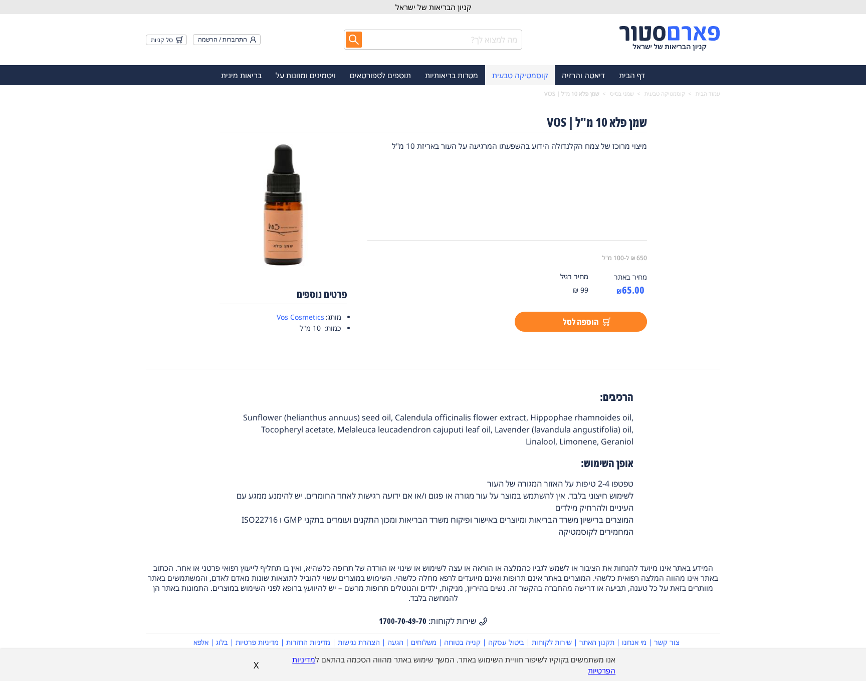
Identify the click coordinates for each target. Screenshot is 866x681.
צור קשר (667, 642)
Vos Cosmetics (300, 317)
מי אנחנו (634, 642)
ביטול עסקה (506, 642)
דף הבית (632, 75)
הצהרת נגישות (359, 642)
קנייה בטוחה (462, 642)
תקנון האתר (596, 642)
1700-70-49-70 (402, 620)
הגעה (395, 642)
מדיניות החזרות (308, 642)
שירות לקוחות (552, 642)
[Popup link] (284, 205)
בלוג (222, 642)
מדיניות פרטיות (257, 642)
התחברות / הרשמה (222, 39)
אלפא (200, 642)
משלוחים (424, 642)
